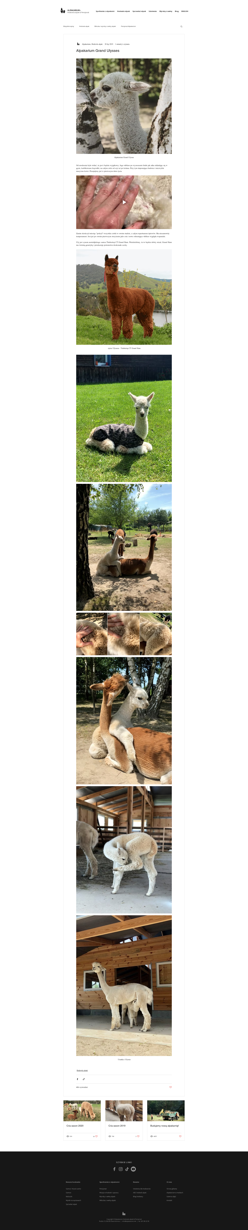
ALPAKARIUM (73, 10)
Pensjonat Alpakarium (128, 26)
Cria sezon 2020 (75, 1125)
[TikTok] (127, 1169)
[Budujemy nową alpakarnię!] (166, 1110)
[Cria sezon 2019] (124, 1110)
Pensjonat (103, 1189)
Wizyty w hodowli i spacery (108, 1193)
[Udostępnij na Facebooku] (77, 1079)
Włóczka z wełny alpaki (107, 1200)
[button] (105, 11)
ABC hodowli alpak (139, 1193)
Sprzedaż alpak (71, 1204)
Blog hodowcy (138, 1196)
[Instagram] (120, 1169)
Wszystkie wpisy (68, 26)
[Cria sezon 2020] (82, 1110)
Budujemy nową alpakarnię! (164, 1125)
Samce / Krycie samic (73, 1189)
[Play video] (124, 202)
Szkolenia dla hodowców (141, 1189)
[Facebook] (114, 1169)
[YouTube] (133, 1169)
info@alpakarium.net (129, 1221)
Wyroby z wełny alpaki (107, 1196)
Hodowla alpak (84, 26)
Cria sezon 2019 (117, 1125)
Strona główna (172, 1189)
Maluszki (69, 1196)
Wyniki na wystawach (73, 1200)
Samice (68, 1193)
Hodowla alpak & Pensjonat (78, 12)
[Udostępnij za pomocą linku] (84, 1079)
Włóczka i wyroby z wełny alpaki (105, 26)
